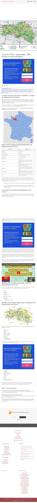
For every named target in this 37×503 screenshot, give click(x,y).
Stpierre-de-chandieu (5, 461)
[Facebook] (14, 440)
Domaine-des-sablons (5, 463)
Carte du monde (6, 446)
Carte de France (6, 447)
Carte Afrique (6, 449)
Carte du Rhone (24, 476)
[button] (31, 18)
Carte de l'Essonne (24, 489)
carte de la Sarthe (25, 383)
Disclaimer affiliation (18, 436)
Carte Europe (6, 448)
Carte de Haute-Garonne (24, 485)
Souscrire (22, 417)
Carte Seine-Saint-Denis (24, 478)
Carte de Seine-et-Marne (24, 484)
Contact (18, 434)
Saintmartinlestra (5, 462)
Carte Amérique (6, 451)
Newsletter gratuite (18, 432)
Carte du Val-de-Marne (24, 482)
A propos (18, 433)
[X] (33, 1)
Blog (18, 435)
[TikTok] (31, 1)
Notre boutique (18, 437)
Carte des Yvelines (24, 481)
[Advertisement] (18, 10)
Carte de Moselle (25, 490)
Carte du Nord (24, 472)
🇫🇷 (2, 85)
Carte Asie (6, 450)
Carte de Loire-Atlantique (24, 480)
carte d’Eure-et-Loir (11, 383)
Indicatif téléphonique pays (6, 454)
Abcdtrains (5, 460)
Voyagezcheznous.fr (5, 459)
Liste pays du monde (6, 453)
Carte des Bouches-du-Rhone (24, 475)
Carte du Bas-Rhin (24, 491)
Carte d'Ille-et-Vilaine (24, 492)
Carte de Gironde (25, 479)
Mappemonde (6, 452)
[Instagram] (29, 1)
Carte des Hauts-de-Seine (24, 477)
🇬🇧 (4, 85)
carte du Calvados (18, 384)
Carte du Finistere (24, 493)
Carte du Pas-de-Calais (24, 483)
